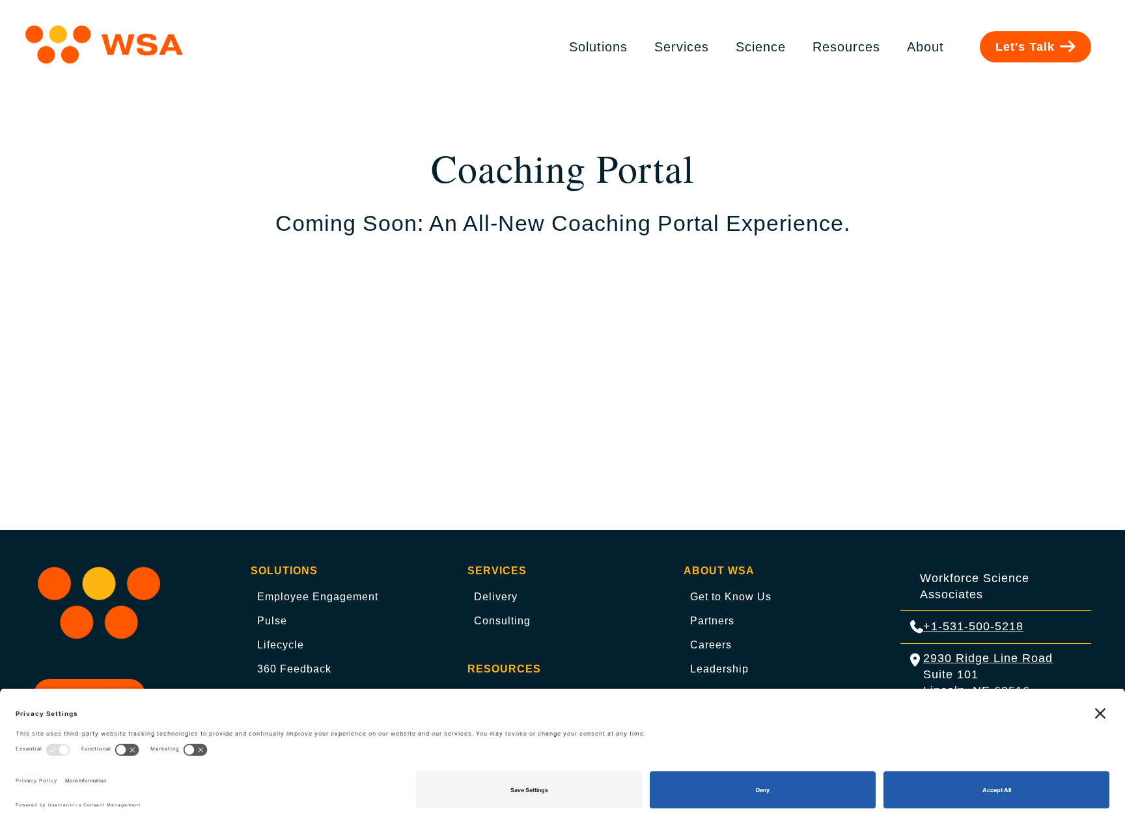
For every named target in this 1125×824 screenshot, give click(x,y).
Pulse (272, 620)
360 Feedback (294, 668)
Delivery (496, 596)
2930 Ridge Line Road (988, 658)
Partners (712, 620)
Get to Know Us (730, 596)
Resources (846, 47)
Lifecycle (280, 644)
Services (681, 47)
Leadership (719, 668)
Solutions (598, 47)
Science (761, 47)
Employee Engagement (317, 596)
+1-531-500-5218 (973, 626)
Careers (711, 644)
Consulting (502, 620)
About (925, 47)
